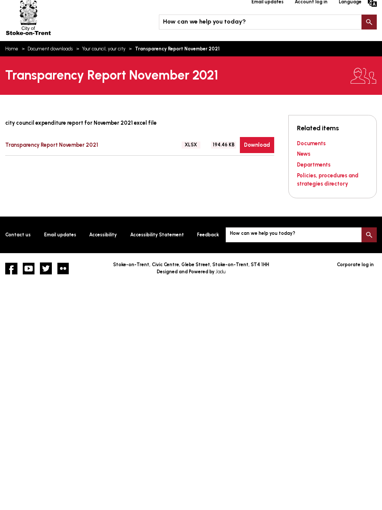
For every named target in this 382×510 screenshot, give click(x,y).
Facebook (11, 268)
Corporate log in (355, 264)
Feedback (208, 234)
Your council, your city (104, 49)
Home (11, 49)
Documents (311, 143)
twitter (46, 268)
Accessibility (103, 234)
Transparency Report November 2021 (51, 145)
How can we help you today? (204, 21)
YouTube (29, 268)
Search (368, 22)
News (303, 153)
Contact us (18, 234)
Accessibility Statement (157, 234)
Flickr (63, 268)
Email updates (60, 234)
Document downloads (50, 49)
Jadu (220, 271)
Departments (314, 164)
